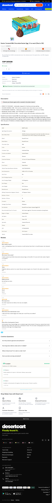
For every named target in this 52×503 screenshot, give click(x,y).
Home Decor (11, 9)
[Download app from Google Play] (7, 493)
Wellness (4, 9)
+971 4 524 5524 (9, 481)
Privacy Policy (45, 490)
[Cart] (48, 5)
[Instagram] (42, 440)
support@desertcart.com (11, 476)
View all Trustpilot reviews (26, 389)
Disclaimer (46, 492)
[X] (45, 440)
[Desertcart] (7, 5)
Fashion (27, 9)
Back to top (26, 418)
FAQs (48, 494)
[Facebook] (48, 440)
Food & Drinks (20, 9)
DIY (32, 9)
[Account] (45, 5)
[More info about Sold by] (20, 77)
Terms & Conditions (44, 487)
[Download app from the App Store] (17, 493)
